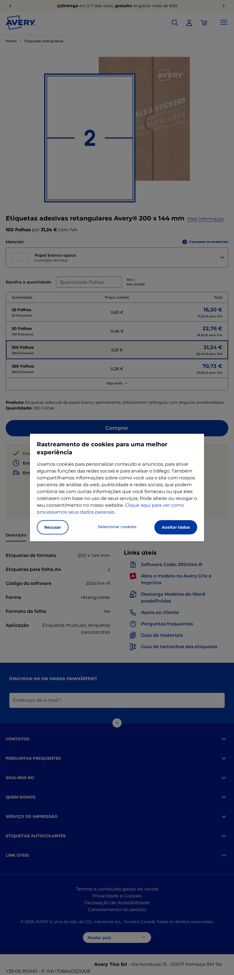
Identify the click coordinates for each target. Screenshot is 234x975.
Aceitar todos (176, 527)
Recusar (52, 527)
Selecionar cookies (117, 526)
